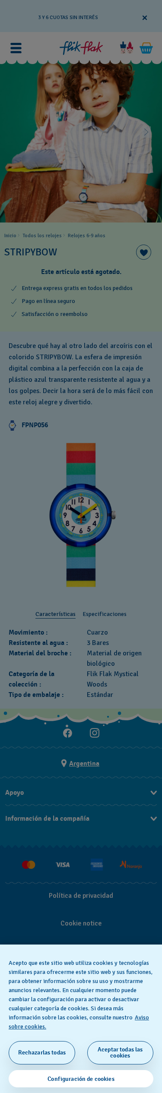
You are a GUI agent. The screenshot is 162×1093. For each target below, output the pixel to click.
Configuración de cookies (81, 1079)
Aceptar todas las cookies (120, 1052)
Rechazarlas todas (42, 1052)
